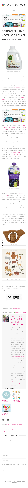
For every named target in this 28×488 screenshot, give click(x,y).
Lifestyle (19, 481)
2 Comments (15, 43)
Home (4, 481)
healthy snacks (15, 154)
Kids (8, 481)
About (23, 481)
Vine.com (15, 76)
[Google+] (15, 484)
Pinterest (13, 381)
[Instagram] (2, 240)
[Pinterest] (2, 247)
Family (15, 481)
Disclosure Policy (20, 477)
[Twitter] (14, 484)
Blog (13, 387)
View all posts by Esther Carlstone (17, 384)
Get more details (16, 308)
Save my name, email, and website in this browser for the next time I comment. (14, 465)
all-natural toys (17, 87)
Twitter (15, 379)
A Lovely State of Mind (18, 356)
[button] (14, 10)
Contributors (14, 482)
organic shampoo (17, 152)
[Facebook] (12, 484)
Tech (3, 43)
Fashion (11, 481)
